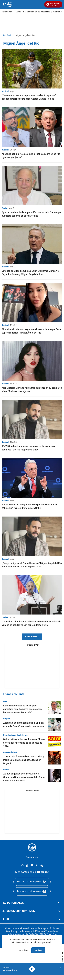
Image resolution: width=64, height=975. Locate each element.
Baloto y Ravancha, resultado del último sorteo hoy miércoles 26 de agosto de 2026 (24, 742)
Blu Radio (7, 35)
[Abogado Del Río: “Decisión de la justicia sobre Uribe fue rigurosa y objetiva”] (32, 127)
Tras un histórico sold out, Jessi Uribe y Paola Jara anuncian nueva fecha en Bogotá (23, 760)
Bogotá (6, 718)
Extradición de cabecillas (38, 12)
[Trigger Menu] (4, 4)
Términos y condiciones (18, 931)
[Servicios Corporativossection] (59, 911)
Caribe (5, 208)
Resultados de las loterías (15, 735)
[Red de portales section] (59, 902)
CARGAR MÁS (32, 636)
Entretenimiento (10, 752)
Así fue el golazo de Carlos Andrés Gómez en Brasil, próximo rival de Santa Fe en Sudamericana (24, 777)
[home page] (32, 847)
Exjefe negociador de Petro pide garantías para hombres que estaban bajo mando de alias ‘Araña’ (22, 709)
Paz (5, 701)
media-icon (32, 969)
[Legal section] (59, 919)
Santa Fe (20, 12)
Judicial (5, 91)
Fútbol (6, 769)
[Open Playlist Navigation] (60, 969)
